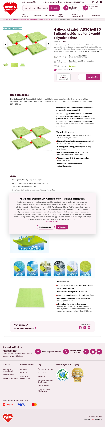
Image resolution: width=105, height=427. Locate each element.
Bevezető (5, 19)
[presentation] (5, 43)
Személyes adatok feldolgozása (44, 390)
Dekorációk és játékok (10, 378)
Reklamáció (42, 373)
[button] (27, 15)
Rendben (62, 227)
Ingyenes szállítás (75, 56)
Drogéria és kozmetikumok (8, 370)
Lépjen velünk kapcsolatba (24, 328)
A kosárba (94, 77)
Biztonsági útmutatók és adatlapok (45, 381)
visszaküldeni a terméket (86, 61)
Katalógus (23, 369)
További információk (92, 51)
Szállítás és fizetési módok (25, 377)
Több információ (71, 219)
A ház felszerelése (9, 375)
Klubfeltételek (25, 373)
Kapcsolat (41, 377)
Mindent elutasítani (45, 227)
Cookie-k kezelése (52, 222)
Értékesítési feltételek (45, 369)
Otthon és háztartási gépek (18, 19)
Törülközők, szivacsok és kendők (39, 19)
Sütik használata (43, 386)
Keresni (54, 8)
